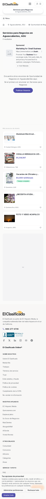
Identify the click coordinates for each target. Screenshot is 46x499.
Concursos (7, 450)
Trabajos (6, 367)
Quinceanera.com (9, 410)
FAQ (4, 472)
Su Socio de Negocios (11, 418)
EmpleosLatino (8, 414)
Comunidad (7, 446)
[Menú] (38, 3)
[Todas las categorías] (29, 3)
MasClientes (7, 422)
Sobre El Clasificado (10, 359)
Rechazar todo (33, 490)
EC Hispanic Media (9, 406)
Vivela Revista (8, 435)
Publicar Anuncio (23, 90)
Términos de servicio (10, 371)
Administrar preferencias (13, 490)
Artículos (6, 454)
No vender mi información (12, 395)
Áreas (5, 462)
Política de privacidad (11, 383)
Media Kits (6, 363)
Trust (4, 375)
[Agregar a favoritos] (40, 147)
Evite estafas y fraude (11, 379)
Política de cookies (10, 387)
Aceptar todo (9, 495)
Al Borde (6, 431)
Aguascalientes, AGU (17, 25)
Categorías (7, 458)
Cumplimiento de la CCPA (12, 391)
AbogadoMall (8, 427)
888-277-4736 (12, 329)
